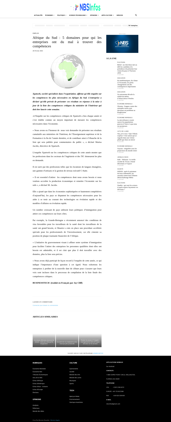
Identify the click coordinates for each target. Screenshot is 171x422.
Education (121, 78)
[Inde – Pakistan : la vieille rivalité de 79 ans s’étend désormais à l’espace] (111, 161)
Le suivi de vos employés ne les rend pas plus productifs (67, 342)
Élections (121, 62)
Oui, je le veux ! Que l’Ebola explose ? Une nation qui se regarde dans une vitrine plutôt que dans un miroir (127, 137)
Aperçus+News (122, 157)
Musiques (72, 380)
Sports (71, 383)
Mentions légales (55, 420)
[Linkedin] (78, 291)
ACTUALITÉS (38, 15)
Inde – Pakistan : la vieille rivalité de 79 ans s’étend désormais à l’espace (126, 162)
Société (120, 169)
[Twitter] (65, 291)
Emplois (36, 33)
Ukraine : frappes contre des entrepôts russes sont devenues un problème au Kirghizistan (127, 109)
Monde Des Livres (75, 378)
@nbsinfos (98, 353)
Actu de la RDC (123, 131)
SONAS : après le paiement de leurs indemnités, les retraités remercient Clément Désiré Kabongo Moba (127, 174)
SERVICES (120, 15)
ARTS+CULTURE (107, 15)
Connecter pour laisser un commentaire (45, 305)
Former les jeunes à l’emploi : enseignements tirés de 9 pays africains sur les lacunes (90, 341)
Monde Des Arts (74, 375)
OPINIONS (93, 15)
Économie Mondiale (125, 104)
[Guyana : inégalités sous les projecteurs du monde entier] (111, 149)
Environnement (74, 399)
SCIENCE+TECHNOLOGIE (77, 15)
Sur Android (110, 366)
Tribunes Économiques (40, 375)
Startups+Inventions (76, 402)
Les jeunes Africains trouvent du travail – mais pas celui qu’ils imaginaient (44, 341)
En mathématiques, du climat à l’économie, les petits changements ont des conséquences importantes (127, 84)
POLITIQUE (61, 15)
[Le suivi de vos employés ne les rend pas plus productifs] (67, 333)
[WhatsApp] (74, 291)
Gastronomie (73, 369)
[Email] (83, 291)
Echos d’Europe (38, 389)
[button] (136, 15)
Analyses (35, 405)
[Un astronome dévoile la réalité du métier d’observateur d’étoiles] (111, 96)
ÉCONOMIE (49, 15)
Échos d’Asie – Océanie (40, 386)
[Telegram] (87, 291)
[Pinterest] (69, 291)
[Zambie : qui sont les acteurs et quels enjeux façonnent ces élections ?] (111, 187)
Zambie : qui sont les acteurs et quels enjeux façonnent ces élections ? (127, 187)
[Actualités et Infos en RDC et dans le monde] (85, 6)
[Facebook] (60, 291)
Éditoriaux (36, 408)
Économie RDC (37, 372)
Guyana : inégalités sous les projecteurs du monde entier (127, 150)
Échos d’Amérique (39, 383)
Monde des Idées (38, 411)
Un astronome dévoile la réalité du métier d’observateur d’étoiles (125, 96)
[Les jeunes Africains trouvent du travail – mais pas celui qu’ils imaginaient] (44, 333)
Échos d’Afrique (38, 380)
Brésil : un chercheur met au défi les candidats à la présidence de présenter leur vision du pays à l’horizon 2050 (127, 69)
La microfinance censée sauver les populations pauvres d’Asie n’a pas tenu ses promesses (127, 123)
